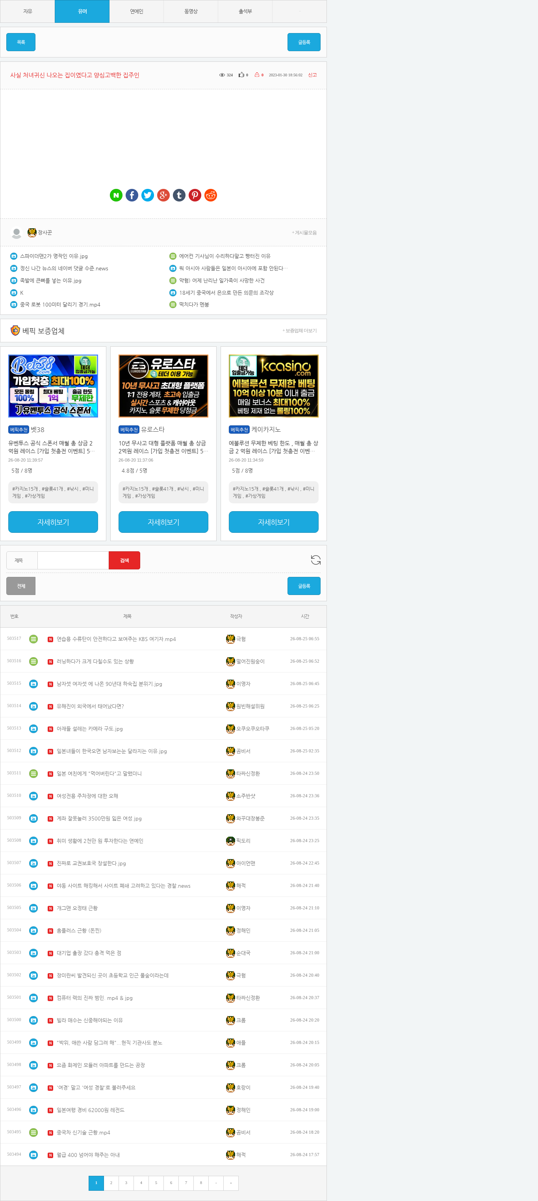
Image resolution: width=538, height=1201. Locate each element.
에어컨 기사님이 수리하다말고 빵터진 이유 (225, 256)
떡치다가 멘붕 (194, 304)
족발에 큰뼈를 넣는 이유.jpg (51, 280)
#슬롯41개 (52, 488)
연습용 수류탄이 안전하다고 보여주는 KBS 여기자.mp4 (116, 639)
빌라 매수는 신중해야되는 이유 (90, 1020)
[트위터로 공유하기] (148, 196)
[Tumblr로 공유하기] (179, 196)
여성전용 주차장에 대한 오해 (87, 796)
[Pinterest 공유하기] (195, 196)
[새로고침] (316, 560)
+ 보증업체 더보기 (299, 330)
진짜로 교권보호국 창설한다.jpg (91, 863)
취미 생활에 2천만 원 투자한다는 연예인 (100, 841)
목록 (21, 42)
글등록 (304, 42)
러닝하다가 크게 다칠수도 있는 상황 (95, 661)
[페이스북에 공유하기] (132, 196)
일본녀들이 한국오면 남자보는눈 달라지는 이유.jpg (112, 751)
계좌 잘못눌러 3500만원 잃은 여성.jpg (99, 818)
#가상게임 (35, 496)
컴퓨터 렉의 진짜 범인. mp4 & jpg (95, 998)
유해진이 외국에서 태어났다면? (90, 706)
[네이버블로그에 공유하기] (116, 196)
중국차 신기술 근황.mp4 (83, 1132)
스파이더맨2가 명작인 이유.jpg (54, 256)
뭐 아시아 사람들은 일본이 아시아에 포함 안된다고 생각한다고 (234, 268)
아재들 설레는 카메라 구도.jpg (90, 729)
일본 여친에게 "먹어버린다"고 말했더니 (99, 773)
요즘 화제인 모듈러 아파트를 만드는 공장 (101, 1065)
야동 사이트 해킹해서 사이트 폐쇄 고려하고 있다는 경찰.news (124, 886)
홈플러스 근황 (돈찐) (79, 930)
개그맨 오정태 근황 (77, 908)
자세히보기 (53, 522)
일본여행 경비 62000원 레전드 (90, 1110)
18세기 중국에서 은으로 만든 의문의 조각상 (226, 293)
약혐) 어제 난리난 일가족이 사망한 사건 (222, 280)
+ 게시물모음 (304, 232)
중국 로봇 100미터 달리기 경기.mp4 (60, 304)
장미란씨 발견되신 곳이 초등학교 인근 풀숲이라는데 (113, 975)
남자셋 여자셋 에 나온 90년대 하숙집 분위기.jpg (109, 684)
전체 (21, 586)
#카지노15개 (25, 488)
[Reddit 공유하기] (211, 196)
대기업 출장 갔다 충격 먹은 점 (89, 953)
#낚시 (72, 488)
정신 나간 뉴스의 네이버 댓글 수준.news (64, 268)
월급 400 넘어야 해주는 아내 (88, 1155)
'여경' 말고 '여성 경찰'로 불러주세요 (96, 1087)
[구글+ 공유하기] (163, 196)
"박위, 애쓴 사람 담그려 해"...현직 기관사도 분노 (109, 1043)
